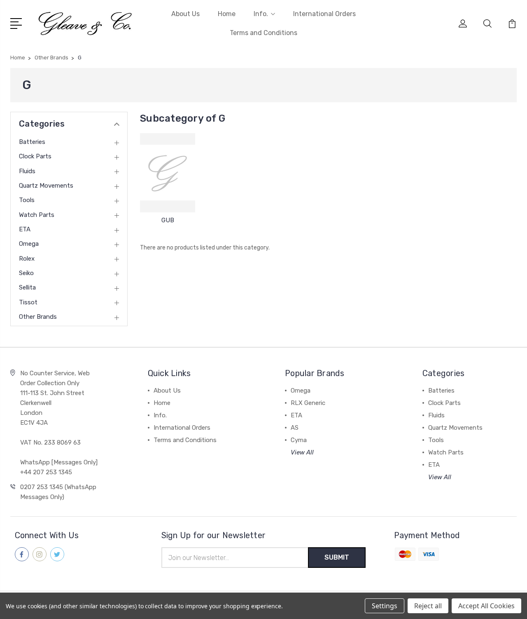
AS (294, 427)
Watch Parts (36, 215)
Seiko (26, 273)
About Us (185, 14)
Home (227, 14)
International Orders (324, 14)
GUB (167, 220)
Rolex (27, 258)
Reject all (428, 605)
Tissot (28, 302)
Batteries (32, 142)
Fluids (27, 171)
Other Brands (38, 316)
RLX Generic (308, 403)
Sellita (27, 287)
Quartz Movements (46, 185)
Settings (384, 605)
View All (302, 452)
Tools (27, 200)
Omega (29, 243)
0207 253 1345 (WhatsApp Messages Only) (58, 492)
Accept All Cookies (486, 605)
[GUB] (167, 172)
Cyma (299, 440)
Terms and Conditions (263, 33)
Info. (261, 14)
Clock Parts (35, 156)
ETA (24, 229)
